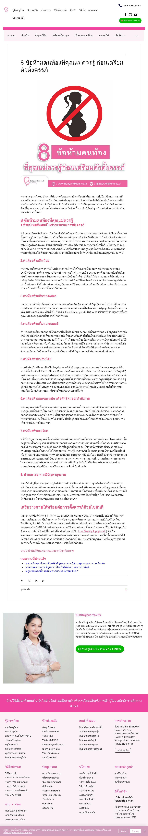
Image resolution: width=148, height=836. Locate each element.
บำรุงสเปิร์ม (41, 35)
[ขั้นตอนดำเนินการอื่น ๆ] (125, 54)
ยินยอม (135, 831)
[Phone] (120, 5)
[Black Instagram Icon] (130, 14)
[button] (18, 10)
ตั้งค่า (123, 831)
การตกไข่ (104, 35)
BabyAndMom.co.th (96, 626)
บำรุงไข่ (25, 35)
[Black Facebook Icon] (125, 14)
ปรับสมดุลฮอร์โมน (84, 35)
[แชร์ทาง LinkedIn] (36, 580)
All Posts (11, 35)
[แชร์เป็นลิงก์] (43, 580)
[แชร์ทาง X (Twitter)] (29, 580)
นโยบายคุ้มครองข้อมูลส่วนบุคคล (17, 832)
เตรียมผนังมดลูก (60, 35)
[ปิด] (144, 831)
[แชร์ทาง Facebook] (22, 580)
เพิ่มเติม (118, 35)
